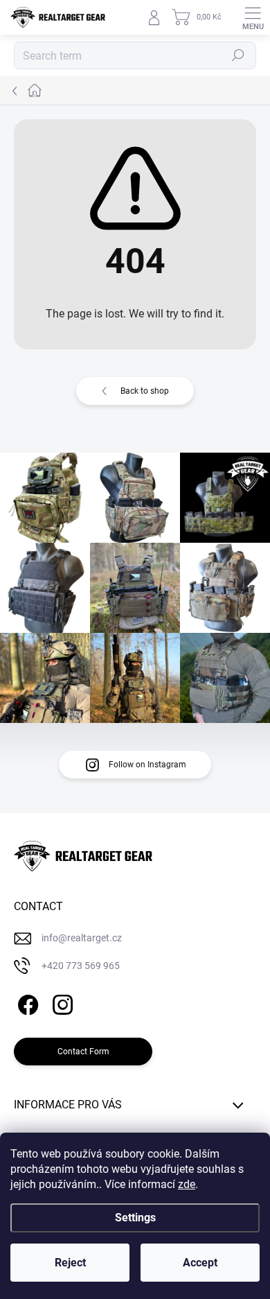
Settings (135, 1217)
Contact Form (83, 1051)
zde (186, 1184)
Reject (70, 1262)
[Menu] (252, 17)
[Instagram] (60, 1003)
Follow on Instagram (147, 764)
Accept (200, 1262)
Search (238, 55)
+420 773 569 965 (81, 965)
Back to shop (144, 391)
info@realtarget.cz (82, 937)
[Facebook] (26, 1003)
